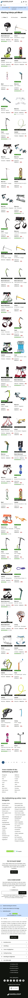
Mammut (17, 782)
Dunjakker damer (6, 803)
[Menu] (1, 5)
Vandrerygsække (6, 824)
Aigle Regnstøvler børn (20, 807)
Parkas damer (5, 805)
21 (22, 762)
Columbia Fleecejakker (20, 814)
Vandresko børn (5, 835)
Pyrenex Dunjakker (19, 811)
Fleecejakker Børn (19, 805)
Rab (3, 778)
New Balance (18, 786)
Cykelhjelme (5, 837)
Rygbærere (4, 839)
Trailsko (4, 830)
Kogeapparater (5, 822)
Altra (3, 784)
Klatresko (4, 833)
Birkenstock (17, 790)
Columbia (17, 776)
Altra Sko (17, 835)
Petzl (16, 792)
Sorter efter (24, 17)
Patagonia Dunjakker (19, 841)
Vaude (16, 780)
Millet (3, 786)
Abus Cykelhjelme (19, 839)
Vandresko (4, 828)
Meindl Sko (17, 820)
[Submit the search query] (26, 5)
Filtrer (5, 17)
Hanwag (17, 788)
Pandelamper (5, 818)
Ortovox (4, 776)
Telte (3, 814)
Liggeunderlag (5, 816)
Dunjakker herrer (6, 809)
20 (16, 762)
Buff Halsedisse (18, 837)
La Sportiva (4, 780)
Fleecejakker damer (6, 807)
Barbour (4, 792)
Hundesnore (17, 831)
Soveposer (4, 820)
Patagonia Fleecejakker (20, 809)
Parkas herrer (5, 811)
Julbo (16, 784)
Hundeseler (17, 829)
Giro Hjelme (17, 825)
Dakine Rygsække (19, 822)
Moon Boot (4, 788)
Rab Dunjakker (18, 827)
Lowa (3, 782)
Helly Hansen (5, 790)
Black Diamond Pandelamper (18, 817)
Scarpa (16, 778)
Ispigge (3, 826)
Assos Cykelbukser (19, 823)
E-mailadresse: (14, 889)
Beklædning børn (19, 803)
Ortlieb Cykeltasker (19, 833)
